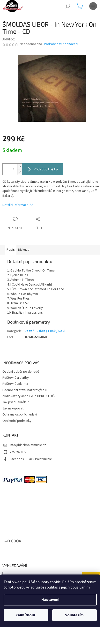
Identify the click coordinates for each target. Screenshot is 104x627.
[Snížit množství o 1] (19, 172)
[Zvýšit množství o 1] (19, 166)
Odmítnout (26, 615)
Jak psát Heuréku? (15, 402)
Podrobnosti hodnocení (61, 44)
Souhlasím (74, 615)
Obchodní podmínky (16, 420)
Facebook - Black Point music (31, 459)
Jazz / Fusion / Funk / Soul (45, 331)
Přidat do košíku (46, 169)
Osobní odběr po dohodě (20, 371)
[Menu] (93, 6)
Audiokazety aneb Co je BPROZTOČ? (28, 396)
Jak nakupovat (12, 408)
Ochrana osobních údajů (19, 414)
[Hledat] (68, 6)
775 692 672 (18, 452)
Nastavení (50, 599)
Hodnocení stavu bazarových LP (25, 390)
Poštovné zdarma (15, 383)
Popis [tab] (11, 249)
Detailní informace (15, 205)
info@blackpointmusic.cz (28, 445)
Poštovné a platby (15, 377)
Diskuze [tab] (24, 249)
